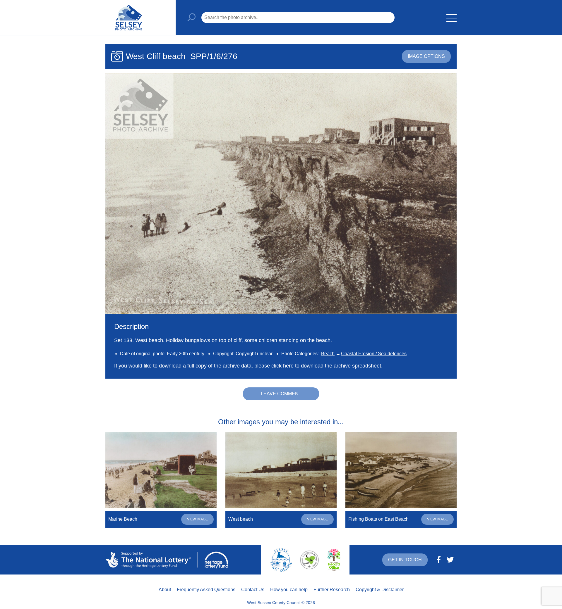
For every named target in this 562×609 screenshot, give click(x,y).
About (165, 589)
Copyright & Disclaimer (380, 589)
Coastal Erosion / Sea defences (374, 353)
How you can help (289, 589)
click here (282, 366)
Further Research (331, 589)
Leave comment (281, 393)
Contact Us (252, 589)
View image (197, 519)
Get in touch (405, 559)
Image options (426, 56)
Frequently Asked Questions (206, 589)
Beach (328, 353)
